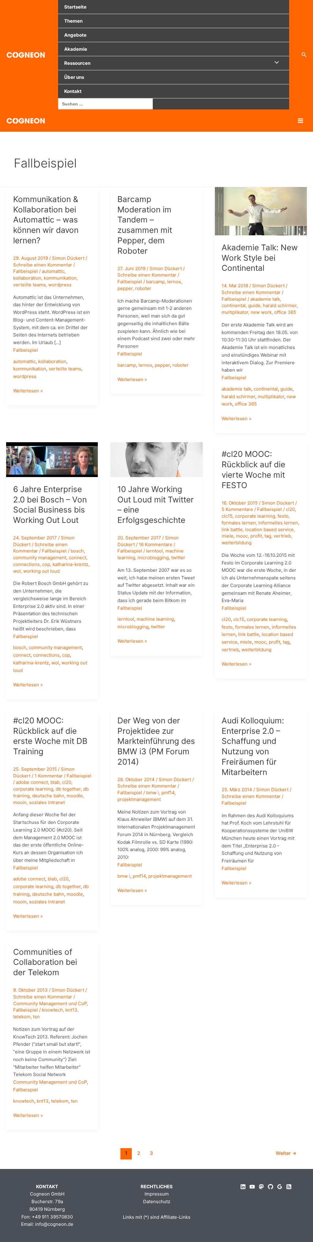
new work (261, 312)
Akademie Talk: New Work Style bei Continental (260, 258)
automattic (53, 271)
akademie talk (265, 299)
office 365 (285, 312)
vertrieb (282, 536)
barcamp (155, 282)
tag (267, 536)
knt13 (71, 1010)
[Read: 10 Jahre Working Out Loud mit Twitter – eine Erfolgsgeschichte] (156, 459)
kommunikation (60, 278)
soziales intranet (47, 802)
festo (283, 516)
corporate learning (255, 516)
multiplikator (235, 312)
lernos (174, 282)
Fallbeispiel (25, 271)
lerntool (154, 551)
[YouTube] (252, 1186)
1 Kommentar (49, 776)
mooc (242, 536)
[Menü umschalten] (275, 63)
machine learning (155, 619)
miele (228, 536)
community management (39, 557)
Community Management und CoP (50, 1003)
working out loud (41, 571)
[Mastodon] (261, 1186)
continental (234, 305)
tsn (36, 1017)
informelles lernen (278, 523)
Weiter (286, 1153)
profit (256, 536)
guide (254, 305)
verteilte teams (29, 285)
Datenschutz (156, 1201)
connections (26, 564)
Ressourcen (77, 63)
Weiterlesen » (28, 391)
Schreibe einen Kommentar (42, 265)
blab (55, 782)
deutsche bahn (48, 796)
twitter (178, 557)
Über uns (74, 77)
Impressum (157, 1194)
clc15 (227, 516)
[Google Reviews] (279, 1186)
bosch (77, 551)
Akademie (75, 49)
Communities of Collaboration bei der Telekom (45, 962)
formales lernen (239, 523)
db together (68, 789)
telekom (22, 1017)
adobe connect (32, 782)
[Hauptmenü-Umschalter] (300, 120)
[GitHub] (270, 1186)
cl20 (290, 509)
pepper (125, 288)
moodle (75, 796)
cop (46, 564)
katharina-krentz (70, 564)
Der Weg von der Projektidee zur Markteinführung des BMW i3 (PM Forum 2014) (156, 741)
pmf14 (168, 793)
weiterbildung (237, 543)
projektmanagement (139, 799)
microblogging (153, 557)
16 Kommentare (155, 544)
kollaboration (27, 278)
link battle (232, 529)
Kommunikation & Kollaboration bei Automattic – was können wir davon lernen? (46, 219)
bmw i (152, 793)
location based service (269, 529)
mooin (20, 802)
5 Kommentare (237, 509)
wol (17, 571)
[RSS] (289, 1186)
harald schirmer (279, 305)
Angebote (75, 35)
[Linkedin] (243, 1186)
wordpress (60, 285)
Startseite (75, 7)
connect (77, 557)
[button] (304, 55)
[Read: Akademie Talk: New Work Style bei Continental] (261, 211)
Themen (73, 21)
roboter (143, 288)
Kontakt (73, 91)
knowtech (52, 1010)
